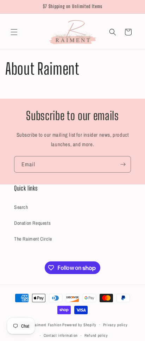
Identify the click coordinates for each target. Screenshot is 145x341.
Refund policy (96, 335)
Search (21, 207)
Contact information (61, 335)
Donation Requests (32, 223)
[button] (14, 32)
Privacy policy (115, 324)
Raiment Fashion (47, 324)
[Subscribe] (123, 164)
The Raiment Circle (33, 239)
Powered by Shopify (79, 324)
